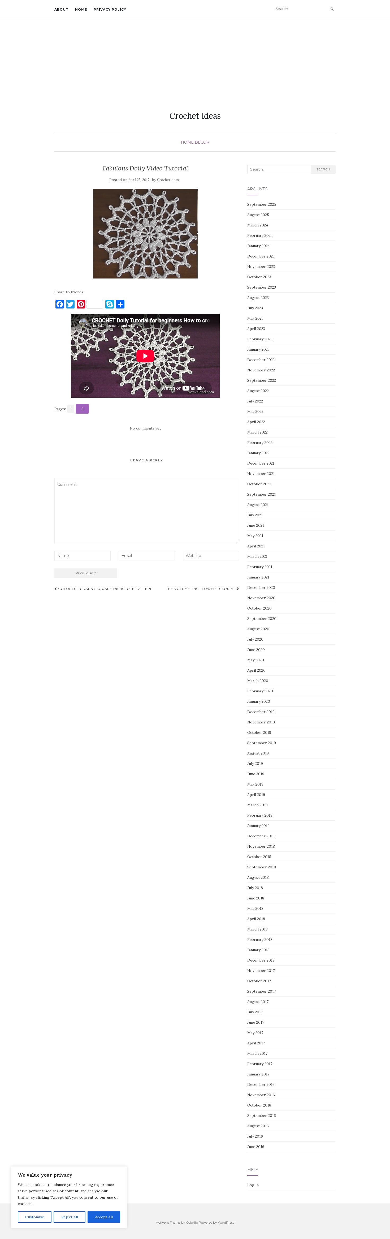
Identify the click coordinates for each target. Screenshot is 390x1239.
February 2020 (260, 691)
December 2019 (261, 711)
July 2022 (255, 401)
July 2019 (255, 763)
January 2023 (258, 349)
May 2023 (255, 318)
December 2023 (261, 256)
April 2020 (256, 670)
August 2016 (258, 1126)
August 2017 (257, 1001)
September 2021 (261, 494)
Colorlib (192, 1222)
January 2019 (258, 825)
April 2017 (256, 1043)
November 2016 (261, 1094)
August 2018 (258, 877)
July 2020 (255, 639)
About (61, 9)
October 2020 (259, 608)
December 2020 (261, 587)
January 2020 (258, 701)
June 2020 (256, 649)
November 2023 (261, 266)
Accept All (104, 1217)
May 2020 (255, 660)
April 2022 (256, 421)
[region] (69, 1197)
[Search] (332, 9)
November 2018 (261, 846)
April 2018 (256, 918)
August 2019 (258, 753)
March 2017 (257, 1053)
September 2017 (261, 991)
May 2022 (255, 411)
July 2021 (255, 515)
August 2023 (258, 297)
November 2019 (261, 722)
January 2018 (258, 950)
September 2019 (261, 742)
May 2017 (255, 1032)
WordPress (226, 1222)
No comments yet (145, 428)
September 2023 (261, 287)
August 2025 (258, 214)
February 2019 (259, 815)
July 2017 (255, 1012)
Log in (253, 1184)
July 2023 (255, 308)
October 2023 (259, 277)
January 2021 (258, 577)
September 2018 (261, 867)
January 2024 (258, 245)
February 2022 (259, 442)
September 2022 (261, 380)
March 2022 (257, 432)
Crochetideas (168, 180)
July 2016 (255, 1136)
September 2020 (261, 618)
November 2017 (261, 970)
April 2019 (256, 794)
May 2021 (255, 535)
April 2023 (256, 328)
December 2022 (261, 359)
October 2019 (259, 732)
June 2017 (255, 1022)
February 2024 (260, 235)
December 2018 (261, 836)
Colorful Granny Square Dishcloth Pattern (105, 589)
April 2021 (256, 546)
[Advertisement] (195, 59)
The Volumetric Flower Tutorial (201, 589)
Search (323, 169)
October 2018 (259, 856)
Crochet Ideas (195, 116)
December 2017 (260, 960)
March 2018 (257, 929)
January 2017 (258, 1074)
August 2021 (257, 504)
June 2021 (255, 525)
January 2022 (258, 453)
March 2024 (257, 225)
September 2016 (261, 1115)
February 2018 (259, 939)
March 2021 (257, 556)
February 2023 (259, 339)
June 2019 (255, 773)
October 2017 (259, 981)
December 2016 (261, 1084)
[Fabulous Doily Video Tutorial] (145, 234)
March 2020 (257, 680)
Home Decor (195, 142)
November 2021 (261, 473)
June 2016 (255, 1146)
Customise (34, 1217)
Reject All (69, 1217)
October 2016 (259, 1105)
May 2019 (255, 784)
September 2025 (261, 204)
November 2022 (261, 370)
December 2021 (260, 463)
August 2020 (258, 629)
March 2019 (257, 805)
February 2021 (259, 566)
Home (81, 9)
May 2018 (255, 908)
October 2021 (259, 484)
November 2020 (261, 597)
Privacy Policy (110, 9)
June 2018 (255, 898)
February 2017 (259, 1063)
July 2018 (255, 887)
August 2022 (258, 390)
